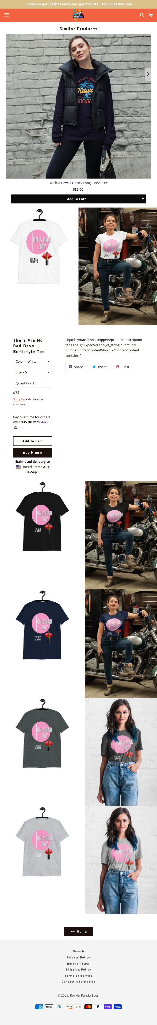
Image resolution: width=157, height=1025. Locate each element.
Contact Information (78, 981)
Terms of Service (78, 976)
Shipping (19, 399)
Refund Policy (78, 964)
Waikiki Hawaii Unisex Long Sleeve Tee (78, 183)
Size (19, 372)
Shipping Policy (78, 969)
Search (78, 951)
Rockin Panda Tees (84, 995)
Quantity (22, 383)
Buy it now (32, 452)
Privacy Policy (78, 957)
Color (20, 361)
